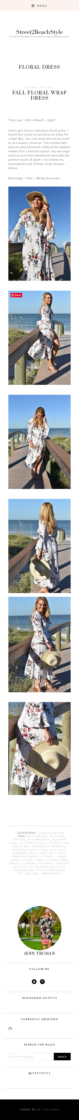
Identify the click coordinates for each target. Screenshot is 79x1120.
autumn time (57, 843)
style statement (50, 870)
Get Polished (48, 1109)
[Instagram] (34, 982)
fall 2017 (48, 850)
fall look (38, 853)
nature (63, 863)
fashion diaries (25, 856)
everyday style (26, 850)
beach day (21, 846)
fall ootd (57, 853)
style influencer (38, 867)
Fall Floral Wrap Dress (39, 95)
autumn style (32, 843)
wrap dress (51, 873)
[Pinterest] (43, 982)
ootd (17, 867)
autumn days (38, 839)
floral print (33, 860)
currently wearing (49, 846)
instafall (46, 863)
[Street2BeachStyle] (39, 42)
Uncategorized (51, 833)
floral (47, 856)
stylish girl (28, 873)
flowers (28, 863)
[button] (39, 5)
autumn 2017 (37, 836)
